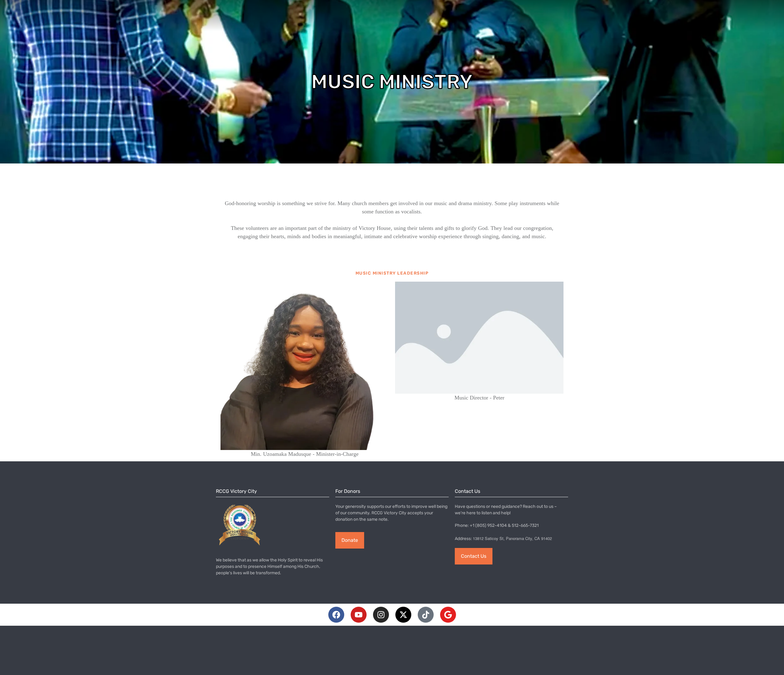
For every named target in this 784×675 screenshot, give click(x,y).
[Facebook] (336, 615)
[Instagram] (381, 615)
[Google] (448, 615)
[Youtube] (359, 615)
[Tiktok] (426, 615)
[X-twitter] (403, 615)
